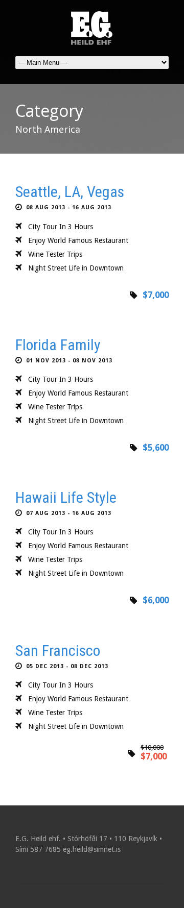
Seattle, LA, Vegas (69, 192)
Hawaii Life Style (66, 497)
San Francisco (57, 650)
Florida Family (58, 345)
